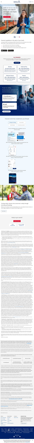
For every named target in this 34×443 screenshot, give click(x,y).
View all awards (6, 111)
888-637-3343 (16, 417)
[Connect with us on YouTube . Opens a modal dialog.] (19, 436)
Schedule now (21, 225)
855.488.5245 (12, 225)
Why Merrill (8, 417)
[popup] (4, 51)
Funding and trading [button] (12, 123)
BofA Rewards (30, 290)
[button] (1, 1)
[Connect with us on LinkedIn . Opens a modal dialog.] (14, 436)
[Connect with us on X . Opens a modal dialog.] (17, 436)
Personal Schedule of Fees (11, 242)
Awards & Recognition (10, 423)
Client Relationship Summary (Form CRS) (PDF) (15, 398)
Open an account (23, 423)
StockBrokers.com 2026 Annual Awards (26, 249)
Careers (8, 421)
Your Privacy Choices (10, 432)
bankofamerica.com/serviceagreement (6, 276)
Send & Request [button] (11, 125)
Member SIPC (16, 263)
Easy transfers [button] (20, 123)
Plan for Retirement (3, 417)
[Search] (32, 1)
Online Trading (9, 420)
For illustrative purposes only (17, 184)
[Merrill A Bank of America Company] (17, 2)
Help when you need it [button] (21, 125)
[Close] (33, 440)
